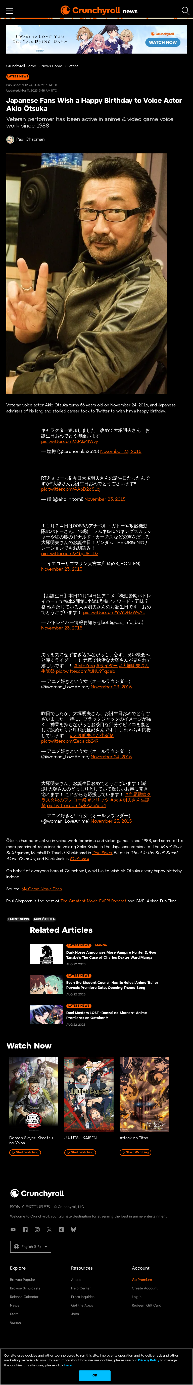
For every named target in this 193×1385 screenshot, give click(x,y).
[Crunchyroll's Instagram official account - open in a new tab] (37, 1230)
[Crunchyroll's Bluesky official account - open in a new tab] (73, 1230)
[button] (30, 1247)
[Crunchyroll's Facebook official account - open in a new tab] (25, 1230)
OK (94, 1375)
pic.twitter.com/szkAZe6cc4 (76, 806)
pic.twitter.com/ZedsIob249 (69, 741)
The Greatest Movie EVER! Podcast (93, 901)
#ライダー (107, 666)
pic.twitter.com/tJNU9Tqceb (85, 671)
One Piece (102, 853)
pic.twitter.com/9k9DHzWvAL (114, 613)
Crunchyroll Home (21, 66)
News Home (51, 66)
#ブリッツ (98, 800)
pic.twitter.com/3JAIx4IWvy (69, 442)
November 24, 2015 (111, 757)
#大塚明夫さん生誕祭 (92, 736)
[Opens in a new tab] (96, 39)
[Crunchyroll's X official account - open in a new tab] (49, 1230)
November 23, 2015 (120, 452)
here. (68, 1365)
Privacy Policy (148, 1360)
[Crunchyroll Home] (37, 1196)
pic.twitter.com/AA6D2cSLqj (71, 489)
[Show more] (9, 11)
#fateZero (84, 666)
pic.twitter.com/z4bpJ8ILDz (69, 554)
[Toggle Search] (186, 11)
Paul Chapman (30, 139)
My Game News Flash (42, 889)
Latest (73, 66)
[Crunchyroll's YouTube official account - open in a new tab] (13, 1230)
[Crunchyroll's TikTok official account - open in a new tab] (61, 1230)
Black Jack (79, 859)
